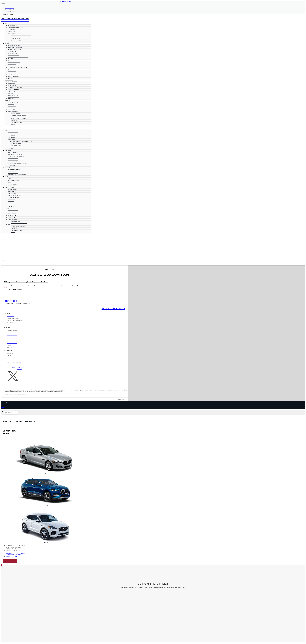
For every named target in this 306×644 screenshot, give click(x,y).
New (6, 23)
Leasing (10, 74)
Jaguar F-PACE (11, 31)
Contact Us (14, 120)
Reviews (13, 124)
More (9, 116)
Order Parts (11, 93)
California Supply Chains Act (18, 118)
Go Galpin (7, 100)
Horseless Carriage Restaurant (19, 115)
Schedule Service (12, 81)
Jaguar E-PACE (11, 29)
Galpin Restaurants (13, 111)
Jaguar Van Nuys (64, 1)
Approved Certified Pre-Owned (15, 49)
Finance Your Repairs (13, 89)
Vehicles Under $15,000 (13, 55)
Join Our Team (11, 109)
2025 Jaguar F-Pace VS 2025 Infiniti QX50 (21, 35)
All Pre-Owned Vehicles (14, 45)
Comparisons (11, 33)
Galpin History (12, 106)
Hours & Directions (13, 102)
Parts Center (11, 91)
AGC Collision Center (13, 97)
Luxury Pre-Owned (12, 53)
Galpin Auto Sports (13, 95)
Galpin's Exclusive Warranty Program (17, 67)
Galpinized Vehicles (13, 65)
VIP (2, 407)
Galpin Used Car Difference (15, 47)
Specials (7, 60)
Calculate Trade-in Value (15, 545)
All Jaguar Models (13, 25)
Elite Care (10, 42)
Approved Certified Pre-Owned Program (18, 57)
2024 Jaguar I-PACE (16, 36)
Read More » (7, 288)
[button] (46, 127)
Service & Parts (9, 80)
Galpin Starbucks (15, 113)
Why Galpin (11, 104)
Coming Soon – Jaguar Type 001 (16, 27)
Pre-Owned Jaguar (12, 51)
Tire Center (11, 98)
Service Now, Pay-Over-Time (15, 87)
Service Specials (12, 64)
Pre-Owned (7, 43)
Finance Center (12, 71)
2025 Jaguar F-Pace (16, 40)
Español (3, 3)
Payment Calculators (13, 76)
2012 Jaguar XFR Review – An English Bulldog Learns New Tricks (26, 282)
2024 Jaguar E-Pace (16, 38)
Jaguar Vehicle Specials (14, 62)
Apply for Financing (13, 72)
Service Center (12, 85)
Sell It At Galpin (12, 107)
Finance (7, 69)
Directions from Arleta (17, 122)
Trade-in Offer (11, 58)
